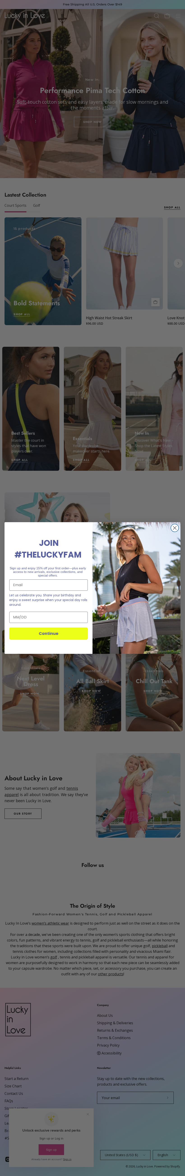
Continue (48, 633)
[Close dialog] (175, 528)
